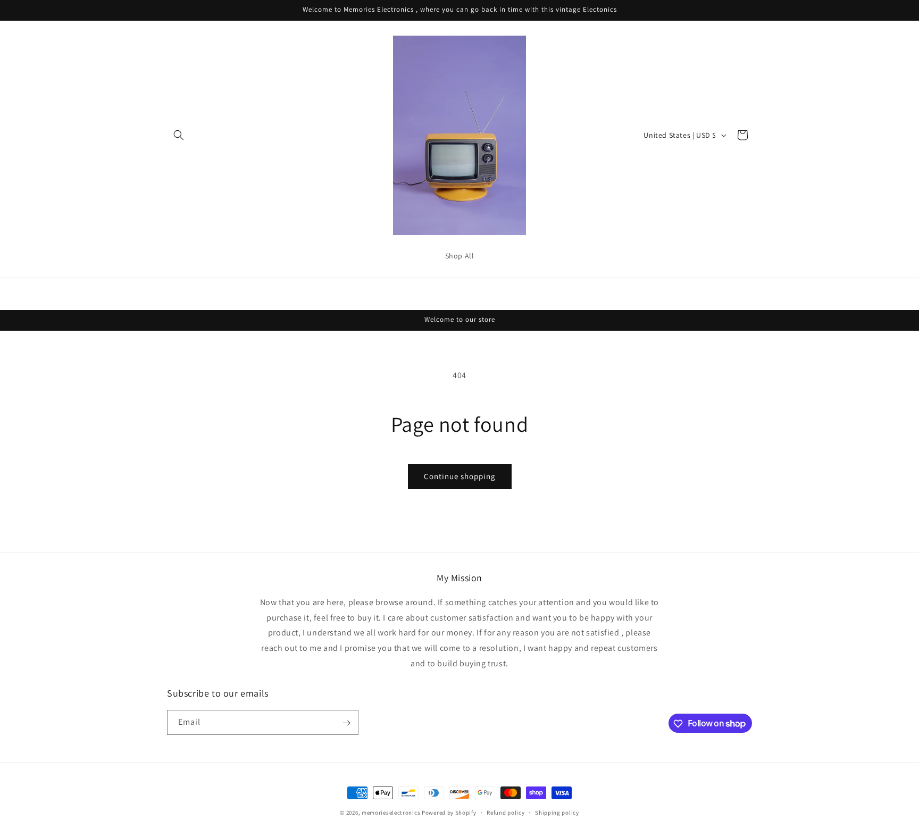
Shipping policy (557, 812)
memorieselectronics (391, 812)
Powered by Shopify (449, 812)
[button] (178, 135)
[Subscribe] (346, 722)
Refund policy (505, 812)
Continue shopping (460, 476)
